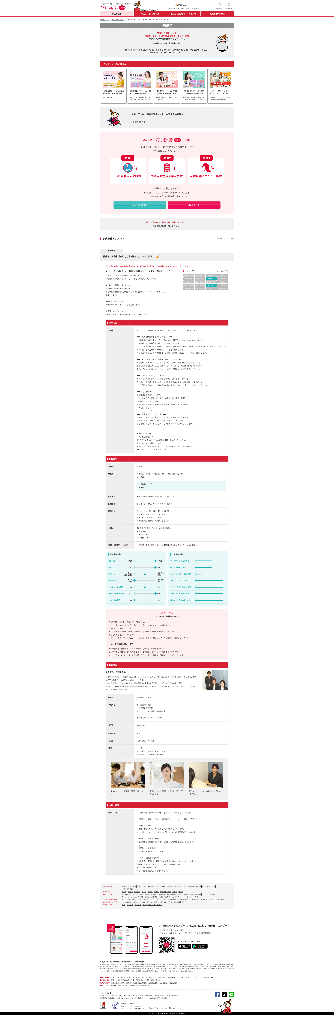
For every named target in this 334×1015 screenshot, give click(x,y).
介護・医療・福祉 (208, 977)
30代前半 (150, 905)
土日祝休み (203, 899)
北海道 (180, 892)
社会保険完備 (126, 902)
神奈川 (118, 980)
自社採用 (164, 998)
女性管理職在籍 (184, 899)
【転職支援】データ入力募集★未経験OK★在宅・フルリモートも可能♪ (113, 92)
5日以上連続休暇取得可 (176, 902)
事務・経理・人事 (164, 977)
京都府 (174, 892)
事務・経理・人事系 (129, 886)
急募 (143, 902)
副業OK (128, 983)
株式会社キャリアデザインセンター (120, 998)
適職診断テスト (143, 985)
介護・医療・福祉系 (194, 886)
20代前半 (138, 905)
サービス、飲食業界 (209, 894)
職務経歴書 (133, 985)
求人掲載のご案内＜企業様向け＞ (188, 8)
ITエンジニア (195, 977)
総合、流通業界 (164, 897)
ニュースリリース (159, 995)
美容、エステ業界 (151, 897)
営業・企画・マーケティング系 (148, 886)
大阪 (137, 980)
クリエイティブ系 (208, 886)
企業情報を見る (139, 122)
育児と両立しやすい (146, 899)
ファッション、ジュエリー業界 (133, 897)
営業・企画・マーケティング (121, 977)
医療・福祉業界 (195, 894)
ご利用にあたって (105, 995)
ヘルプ (164, 8)
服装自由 (212, 899)
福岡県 (162, 892)
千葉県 (150, 892)
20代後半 (130, 905)
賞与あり (149, 902)
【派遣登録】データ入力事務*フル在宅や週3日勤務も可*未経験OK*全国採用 (194, 92)
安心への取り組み (117, 995)
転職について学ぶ (217, 14)
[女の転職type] (104, 998)
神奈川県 (137, 892)
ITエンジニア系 (180, 886)
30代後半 (158, 905)
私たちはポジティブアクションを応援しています (163, 1008)
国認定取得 (173, 983)
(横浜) (123, 980)
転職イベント (122, 985)
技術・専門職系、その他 (130, 889)
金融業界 (162, 894)
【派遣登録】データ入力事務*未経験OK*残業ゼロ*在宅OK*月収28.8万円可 (167, 92)
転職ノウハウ (105, 985)
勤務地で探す (105, 980)
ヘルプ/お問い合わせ (171, 995)
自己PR (114, 985)
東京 (112, 980)
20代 (123, 905)
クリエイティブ (151, 977)
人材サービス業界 (151, 894)
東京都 (124, 892)
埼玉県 (144, 892)
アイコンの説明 (222, 271)
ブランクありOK (160, 899)
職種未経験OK (173, 899)
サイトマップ (172, 8)
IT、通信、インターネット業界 (132, 894)
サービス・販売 (138, 977)
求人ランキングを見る (150, 14)
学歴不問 (195, 899)
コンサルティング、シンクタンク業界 (184, 897)
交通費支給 (136, 902)
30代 (144, 905)
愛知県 (156, 892)
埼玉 (127, 980)
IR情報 (158, 998)
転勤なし (135, 899)
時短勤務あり (221, 899)
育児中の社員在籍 (160, 902)
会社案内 (152, 998)
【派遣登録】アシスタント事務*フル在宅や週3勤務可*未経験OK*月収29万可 (140, 92)
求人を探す (116, 14)
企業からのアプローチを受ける (183, 14)
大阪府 (130, 892)
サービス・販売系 (167, 886)
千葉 (132, 980)
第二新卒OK (126, 899)
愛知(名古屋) (144, 980)
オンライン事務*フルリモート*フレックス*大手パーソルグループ (220, 92)
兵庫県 (168, 892)
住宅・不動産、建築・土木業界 (177, 894)
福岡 (152, 980)
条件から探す (105, 983)
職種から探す (105, 977)
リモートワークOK (117, 983)
